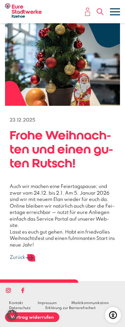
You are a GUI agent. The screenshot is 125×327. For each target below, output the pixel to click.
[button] (100, 12)
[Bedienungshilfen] (113, 315)
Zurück (17, 257)
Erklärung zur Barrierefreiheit (70, 308)
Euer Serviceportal (87, 12)
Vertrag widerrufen (32, 317)
